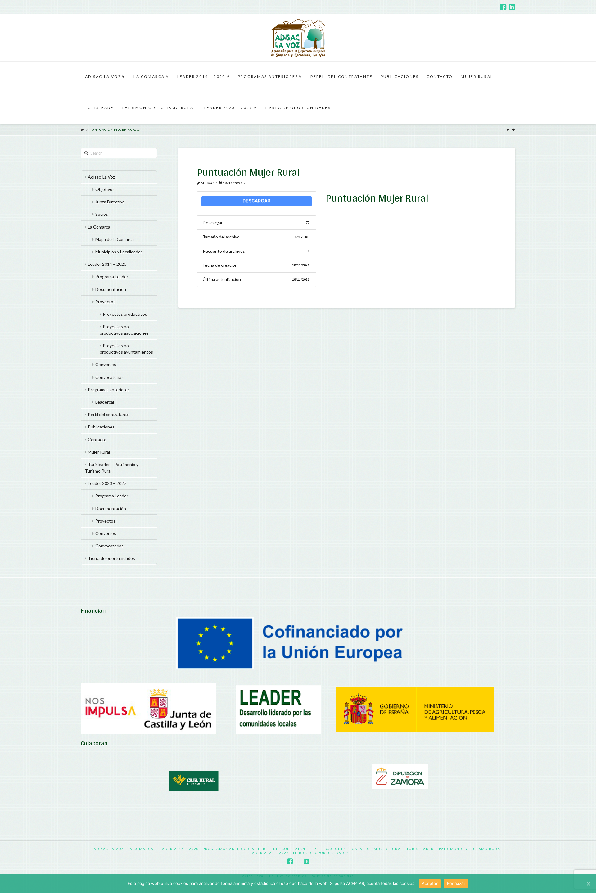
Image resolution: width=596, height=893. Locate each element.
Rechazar (456, 883)
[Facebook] (503, 7)
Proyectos (105, 301)
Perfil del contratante (108, 414)
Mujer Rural (99, 452)
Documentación (110, 289)
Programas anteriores (109, 389)
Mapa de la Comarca (114, 239)
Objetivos (105, 189)
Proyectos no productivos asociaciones (124, 330)
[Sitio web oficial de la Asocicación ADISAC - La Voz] (298, 38)
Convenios (105, 364)
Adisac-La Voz (101, 176)
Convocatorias (109, 377)
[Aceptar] (588, 884)
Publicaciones (101, 426)
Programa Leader (111, 276)
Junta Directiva (109, 201)
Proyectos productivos (125, 314)
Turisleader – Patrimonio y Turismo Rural (112, 468)
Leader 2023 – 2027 (107, 483)
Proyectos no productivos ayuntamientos (126, 349)
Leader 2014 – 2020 (107, 264)
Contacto (97, 439)
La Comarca (99, 226)
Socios (101, 214)
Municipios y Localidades (119, 251)
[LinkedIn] (512, 7)
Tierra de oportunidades (111, 558)
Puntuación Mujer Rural (114, 129)
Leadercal (104, 402)
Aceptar (430, 883)
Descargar (257, 201)
